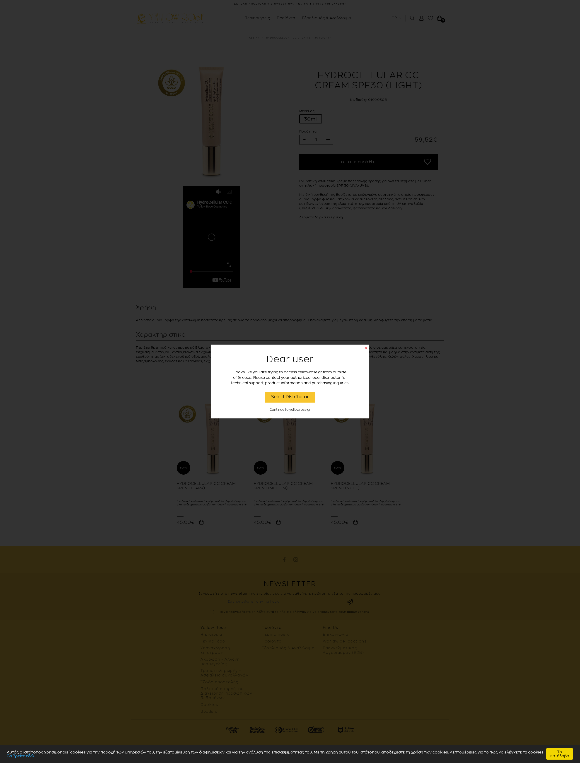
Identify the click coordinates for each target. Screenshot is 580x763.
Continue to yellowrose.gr (290, 409)
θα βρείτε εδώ (20, 756)
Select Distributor (290, 397)
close (366, 348)
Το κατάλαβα (559, 754)
